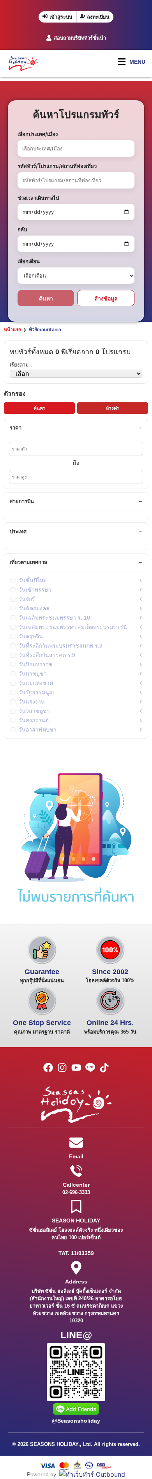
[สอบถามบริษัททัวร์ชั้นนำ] (49, 38)
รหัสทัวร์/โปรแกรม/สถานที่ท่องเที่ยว (57, 166)
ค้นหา (46, 298)
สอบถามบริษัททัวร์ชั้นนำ (80, 38)
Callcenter (76, 1185)
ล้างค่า (113, 408)
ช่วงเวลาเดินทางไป (38, 198)
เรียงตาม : (21, 364)
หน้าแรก (12, 329)
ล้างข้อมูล (106, 298)
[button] (131, 61)
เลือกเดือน (29, 261)
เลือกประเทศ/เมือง (38, 134)
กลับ (22, 229)
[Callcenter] (76, 1171)
